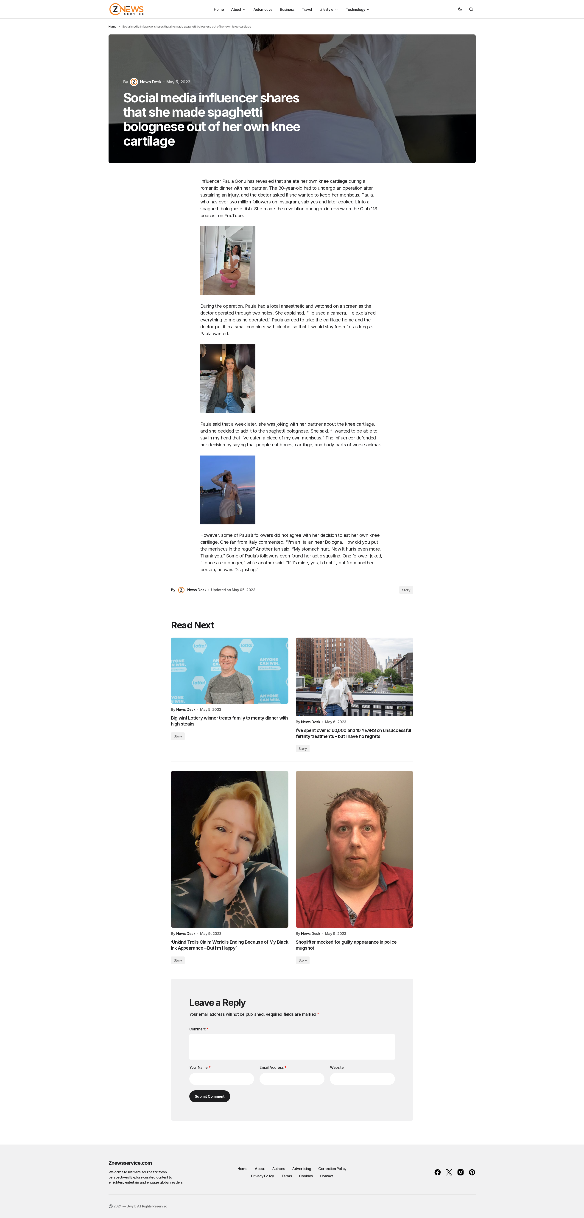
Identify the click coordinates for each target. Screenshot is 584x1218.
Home (112, 26)
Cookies (306, 1176)
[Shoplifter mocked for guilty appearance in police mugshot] (354, 849)
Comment (198, 1029)
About (260, 1168)
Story (406, 590)
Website (337, 1067)
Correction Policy (332, 1168)
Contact (326, 1176)
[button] (460, 9)
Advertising (301, 1168)
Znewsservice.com (130, 1163)
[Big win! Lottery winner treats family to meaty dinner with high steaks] (229, 671)
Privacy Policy (262, 1176)
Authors (278, 1168)
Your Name (200, 1067)
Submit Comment (210, 1096)
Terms (286, 1176)
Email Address (273, 1067)
